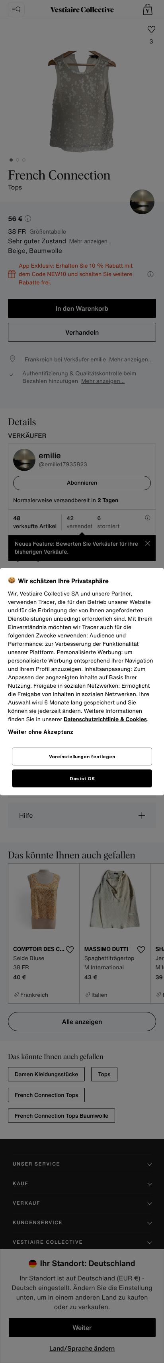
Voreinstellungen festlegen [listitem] (82, 756)
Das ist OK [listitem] (82, 778)
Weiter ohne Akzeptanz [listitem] (40, 732)
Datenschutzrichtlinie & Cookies (105, 719)
